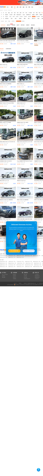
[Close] (35, 223)
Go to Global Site (14, 250)
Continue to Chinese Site (28, 250)
